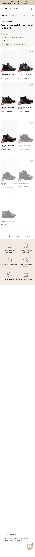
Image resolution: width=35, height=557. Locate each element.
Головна (4, 15)
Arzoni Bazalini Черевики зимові (9, 75)
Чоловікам (14, 15)
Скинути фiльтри (18, 44)
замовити (25, 3)
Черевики (7, 22)
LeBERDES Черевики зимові (24, 75)
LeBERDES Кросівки (24, 183)
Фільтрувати (8, 40)
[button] (16, 38)
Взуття (24, 15)
